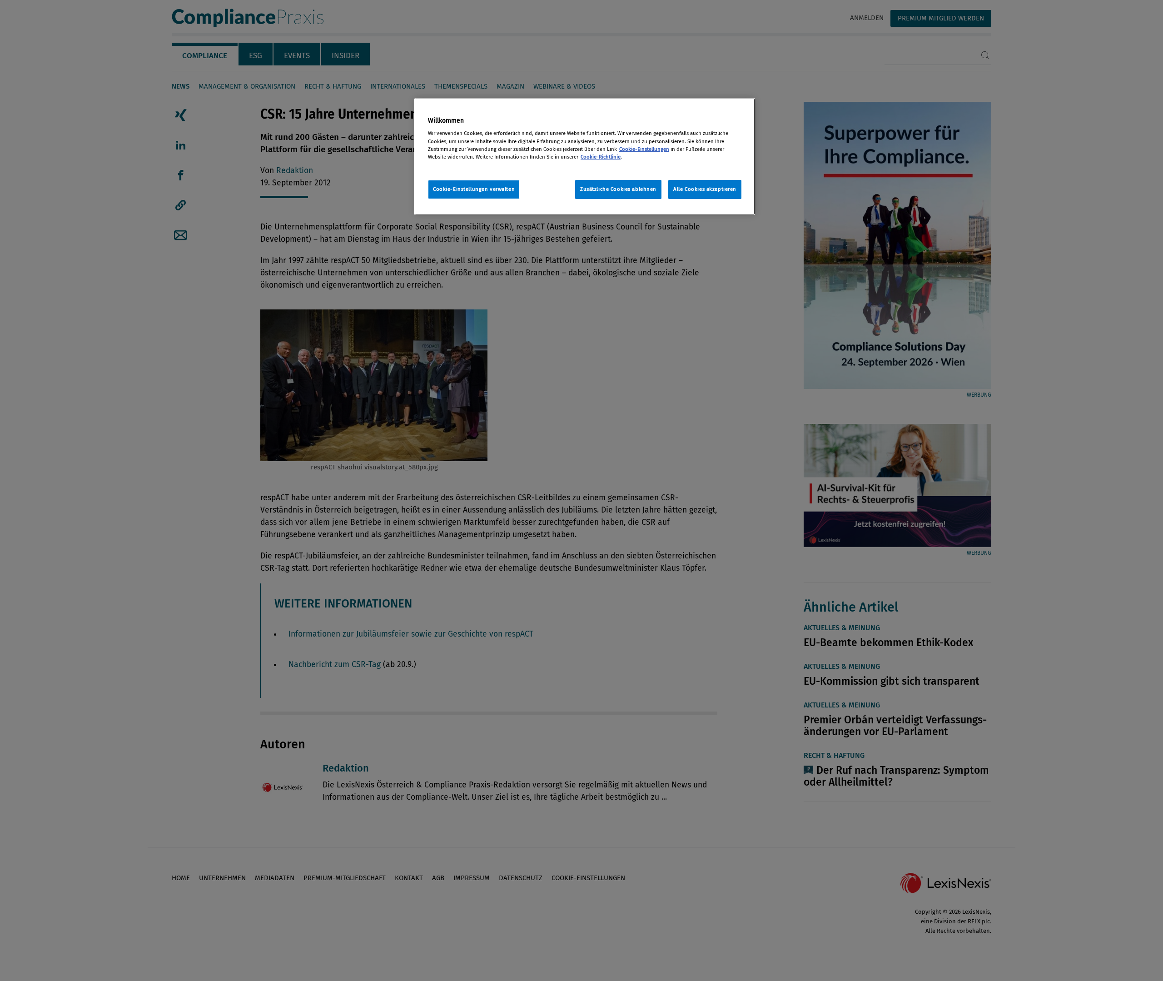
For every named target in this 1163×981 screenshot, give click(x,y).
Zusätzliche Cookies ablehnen (618, 189)
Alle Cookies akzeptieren (704, 189)
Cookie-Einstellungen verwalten (474, 189)
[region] (584, 156)
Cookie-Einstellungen (644, 149)
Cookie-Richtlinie (601, 157)
